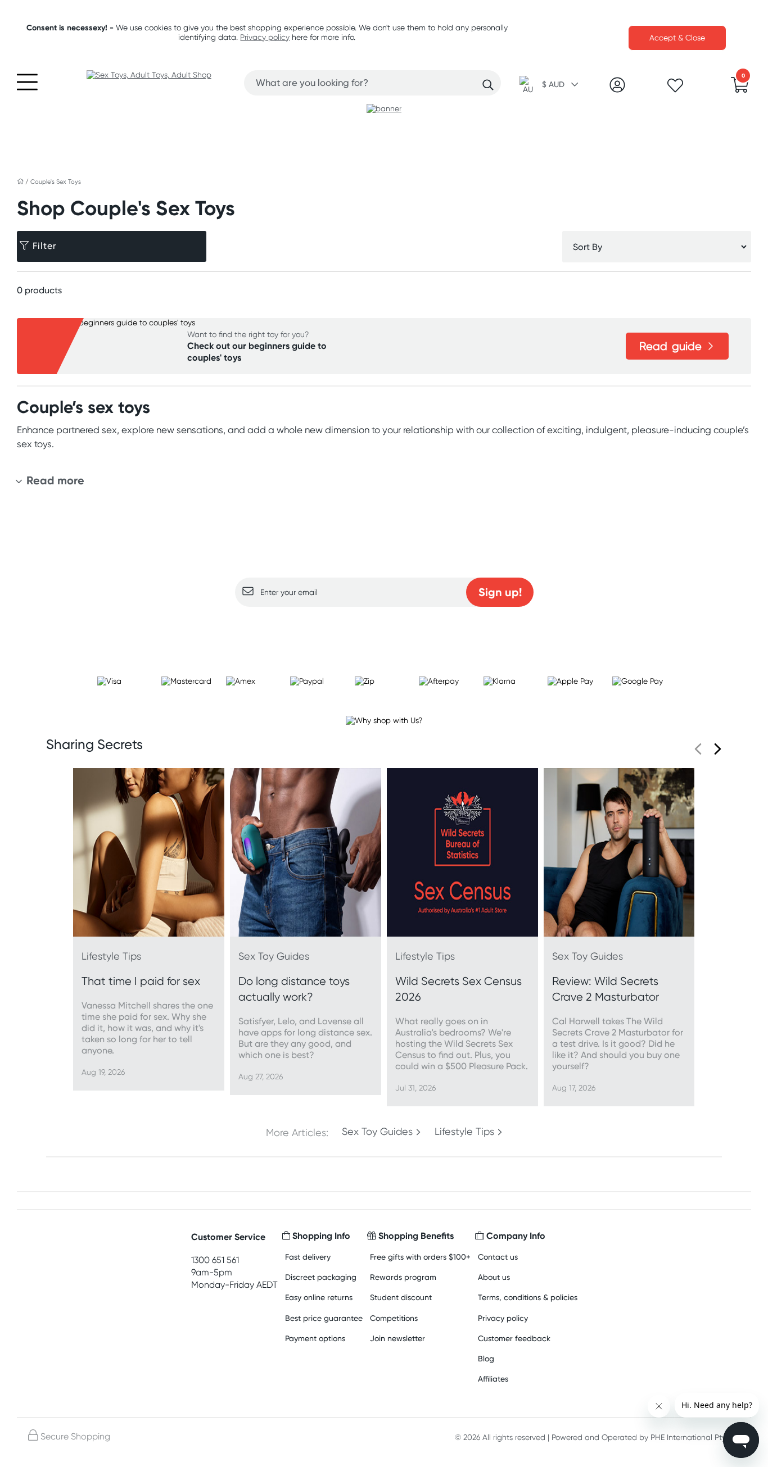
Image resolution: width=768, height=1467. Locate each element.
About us (494, 1277)
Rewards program (403, 1277)
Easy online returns (319, 1297)
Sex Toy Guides (377, 1131)
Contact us (498, 1256)
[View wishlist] (675, 88)
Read (670, 346)
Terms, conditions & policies (527, 1297)
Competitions (394, 1318)
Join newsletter (397, 1338)
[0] (740, 88)
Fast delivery (308, 1256)
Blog (486, 1358)
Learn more (384, 628)
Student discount (401, 1297)
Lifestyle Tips (464, 1131)
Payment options (315, 1338)
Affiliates (493, 1378)
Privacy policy (265, 37)
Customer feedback (514, 1338)
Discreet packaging (320, 1277)
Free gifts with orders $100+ (420, 1256)
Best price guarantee (324, 1318)
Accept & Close (677, 37)
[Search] (488, 85)
